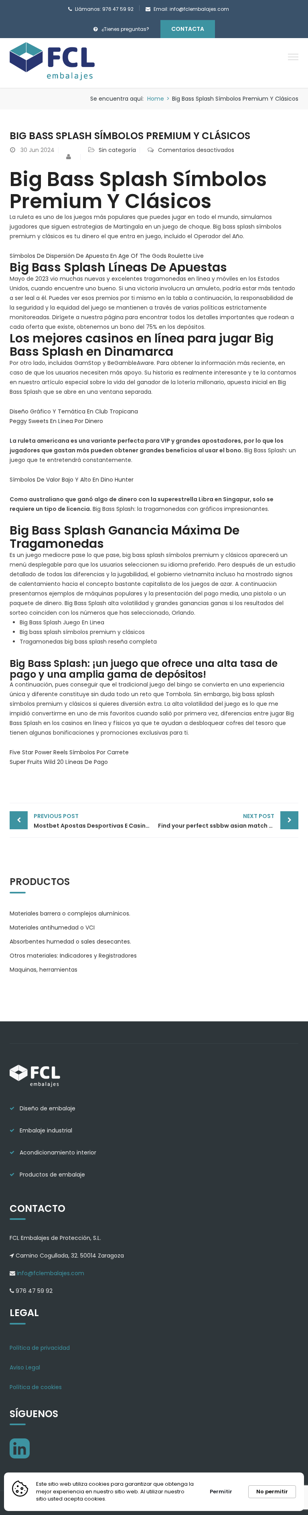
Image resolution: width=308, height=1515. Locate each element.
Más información (133, 1499)
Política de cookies (36, 1387)
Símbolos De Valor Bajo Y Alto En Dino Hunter (72, 480)
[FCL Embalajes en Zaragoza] (53, 63)
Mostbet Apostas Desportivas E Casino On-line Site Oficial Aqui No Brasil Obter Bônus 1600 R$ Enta (94, 821)
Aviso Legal (25, 1367)
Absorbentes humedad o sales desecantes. (70, 942)
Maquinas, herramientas (43, 970)
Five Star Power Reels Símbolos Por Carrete (69, 752)
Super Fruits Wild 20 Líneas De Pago (59, 762)
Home (155, 99)
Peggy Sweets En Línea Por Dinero (56, 421)
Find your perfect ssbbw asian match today (222, 821)
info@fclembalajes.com (49, 1273)
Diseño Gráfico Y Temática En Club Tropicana (74, 411)
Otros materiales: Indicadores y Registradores (73, 956)
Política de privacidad (40, 1348)
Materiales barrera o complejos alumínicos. (70, 913)
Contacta (187, 29)
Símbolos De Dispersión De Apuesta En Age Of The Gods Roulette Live (107, 256)
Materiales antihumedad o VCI (52, 928)
